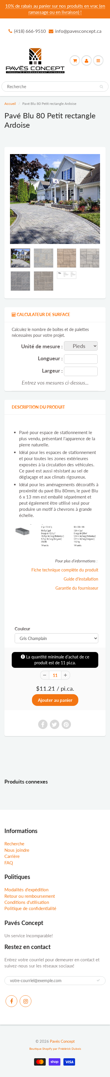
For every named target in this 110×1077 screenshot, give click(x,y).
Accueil (10, 103)
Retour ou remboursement (29, 896)
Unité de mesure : (42, 346)
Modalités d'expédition (26, 889)
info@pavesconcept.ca (78, 31)
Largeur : (52, 371)
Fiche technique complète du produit (64, 569)
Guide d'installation (81, 578)
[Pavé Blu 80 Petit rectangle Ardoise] (55, 199)
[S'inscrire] (98, 980)
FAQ (8, 862)
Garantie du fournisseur (76, 588)
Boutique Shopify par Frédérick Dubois (55, 1048)
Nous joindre (16, 850)
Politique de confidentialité (30, 908)
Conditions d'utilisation (26, 902)
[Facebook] (11, 1001)
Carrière (12, 856)
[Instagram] (25, 1001)
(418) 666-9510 (30, 31)
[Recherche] (101, 86)
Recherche (14, 843)
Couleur (22, 628)
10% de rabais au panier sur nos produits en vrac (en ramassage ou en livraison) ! (55, 9)
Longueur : (50, 358)
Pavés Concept (62, 1041)
